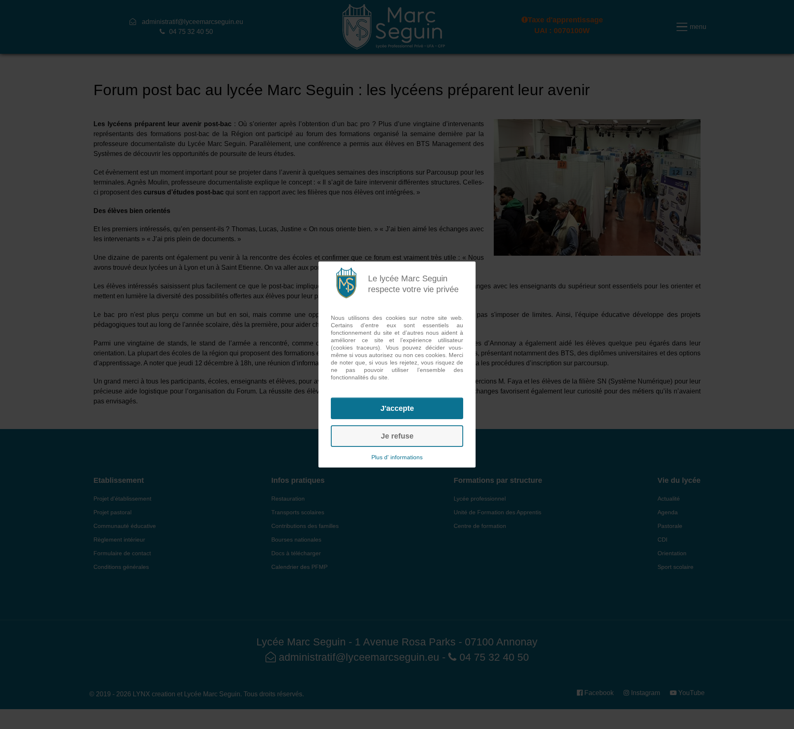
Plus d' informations (397, 457)
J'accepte (397, 408)
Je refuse (397, 436)
